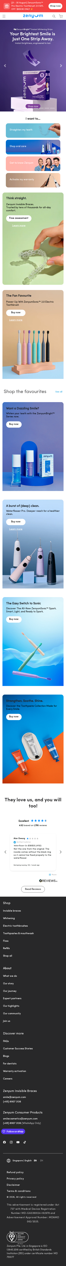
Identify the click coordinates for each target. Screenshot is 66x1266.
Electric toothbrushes (15, 926)
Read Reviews (33, 889)
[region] (33, 852)
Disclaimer (13, 1185)
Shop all (7, 956)
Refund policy (15, 1172)
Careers (7, 1079)
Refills (6, 948)
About (7, 968)
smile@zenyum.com (14, 1097)
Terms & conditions (19, 1191)
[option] (41, 1161)
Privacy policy (15, 1179)
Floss (5, 941)
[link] (14, 430)
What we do (10, 976)
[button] (4, 16)
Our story (8, 983)
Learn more (18, 226)
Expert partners (12, 998)
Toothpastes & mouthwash (18, 933)
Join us (6, 1021)
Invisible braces (12, 911)
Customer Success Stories (18, 1048)
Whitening (9, 918)
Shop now (55, 6)
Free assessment (18, 218)
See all (58, 392)
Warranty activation (14, 1071)
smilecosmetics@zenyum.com (20, 1119)
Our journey (9, 991)
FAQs (6, 1041)
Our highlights (11, 1006)
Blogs (6, 1056)
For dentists (9, 1064)
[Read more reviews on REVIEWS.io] (48, 881)
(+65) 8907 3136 (12, 1102)
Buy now (16, 312)
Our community (12, 1013)
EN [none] (35, 1160)
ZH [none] (41, 1160)
